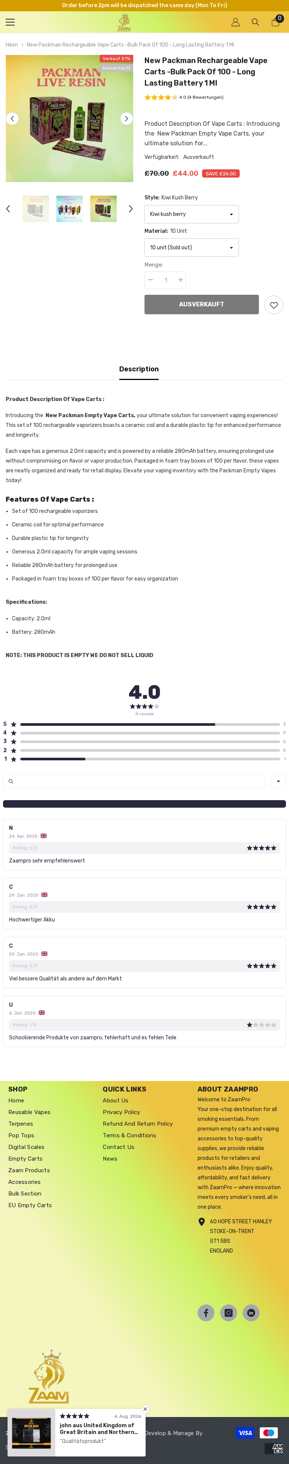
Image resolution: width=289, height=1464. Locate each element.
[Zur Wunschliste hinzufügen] (274, 305)
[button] (184, 98)
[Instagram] (228, 1312)
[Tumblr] (251, 1312)
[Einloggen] (235, 22)
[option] (69, 118)
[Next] (126, 118)
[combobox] (278, 781)
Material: (165, 231)
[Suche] (255, 22)
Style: (171, 197)
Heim (12, 45)
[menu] (10, 22)
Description (139, 369)
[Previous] (12, 118)
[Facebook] (206, 1312)
